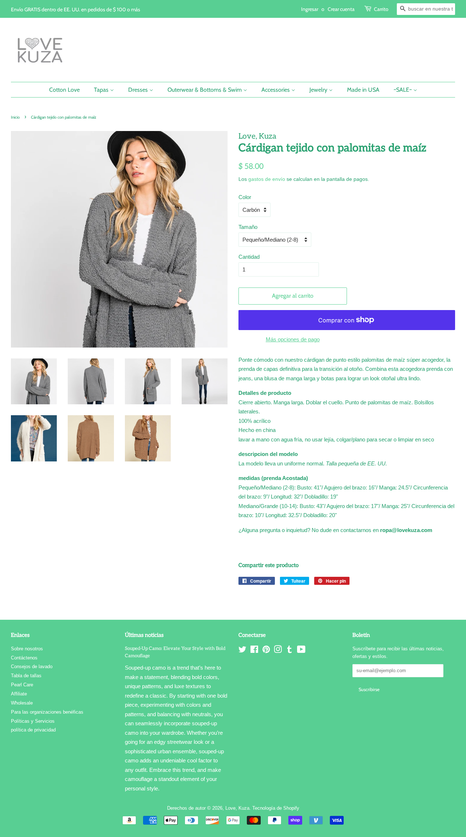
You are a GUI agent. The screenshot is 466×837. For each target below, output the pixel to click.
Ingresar (309, 9)
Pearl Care (22, 684)
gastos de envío (266, 179)
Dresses (138, 89)
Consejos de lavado (31, 666)
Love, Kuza (237, 808)
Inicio (15, 117)
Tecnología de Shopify (275, 808)
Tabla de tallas (26, 675)
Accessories (276, 89)
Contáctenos (24, 658)
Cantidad (249, 257)
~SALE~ (403, 89)
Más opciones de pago (293, 339)
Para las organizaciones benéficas (47, 712)
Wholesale (22, 703)
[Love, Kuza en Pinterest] (266, 651)
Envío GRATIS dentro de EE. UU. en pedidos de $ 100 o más (75, 9)
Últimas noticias (144, 635)
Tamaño (247, 227)
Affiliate (19, 694)
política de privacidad (33, 730)
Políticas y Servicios (33, 721)
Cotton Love (64, 89)
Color (244, 197)
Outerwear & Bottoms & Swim (205, 89)
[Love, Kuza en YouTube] (301, 651)
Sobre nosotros (27, 648)
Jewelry (319, 89)
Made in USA (363, 89)
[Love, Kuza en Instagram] (278, 651)
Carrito (381, 9)
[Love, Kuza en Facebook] (254, 651)
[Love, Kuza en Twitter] (242, 651)
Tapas (102, 89)
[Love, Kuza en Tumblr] (289, 651)
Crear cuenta (341, 9)
